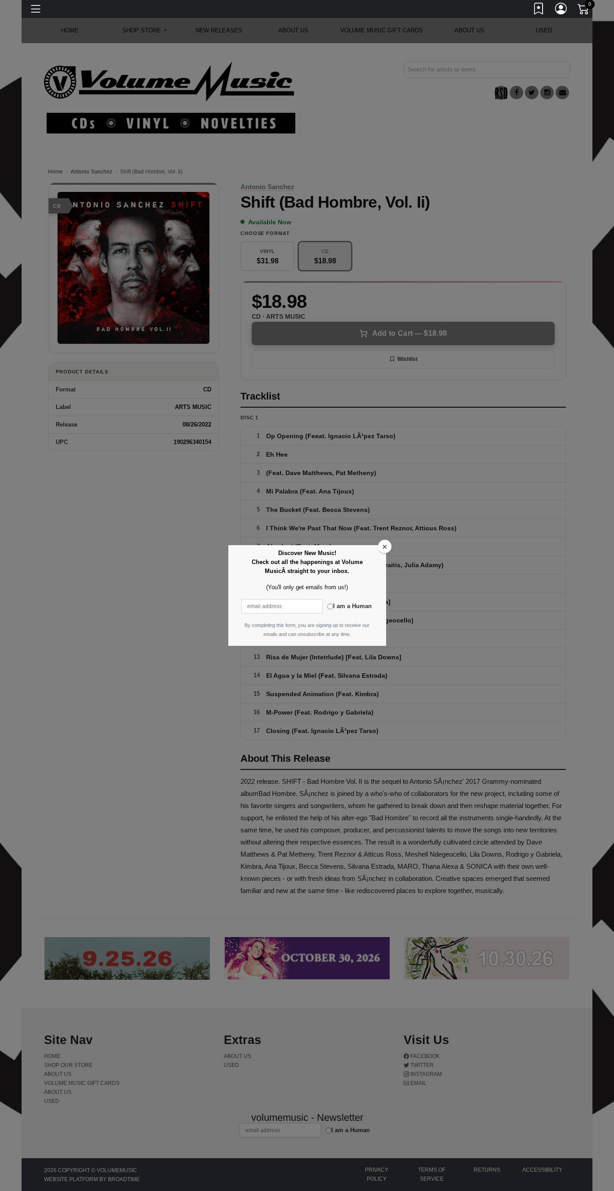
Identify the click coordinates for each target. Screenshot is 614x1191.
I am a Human (352, 606)
